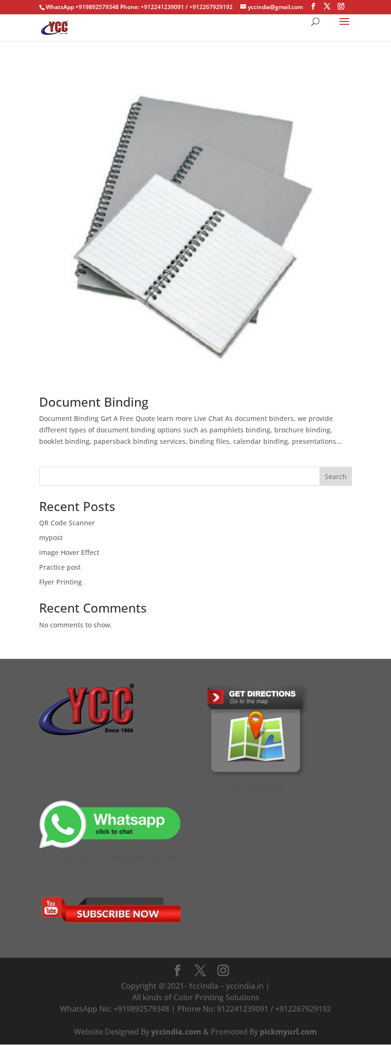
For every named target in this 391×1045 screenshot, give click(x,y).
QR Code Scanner (67, 522)
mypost (50, 537)
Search (336, 476)
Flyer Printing (60, 581)
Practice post (60, 567)
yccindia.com (176, 1031)
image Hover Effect (69, 552)
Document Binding (93, 401)
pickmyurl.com (288, 1031)
